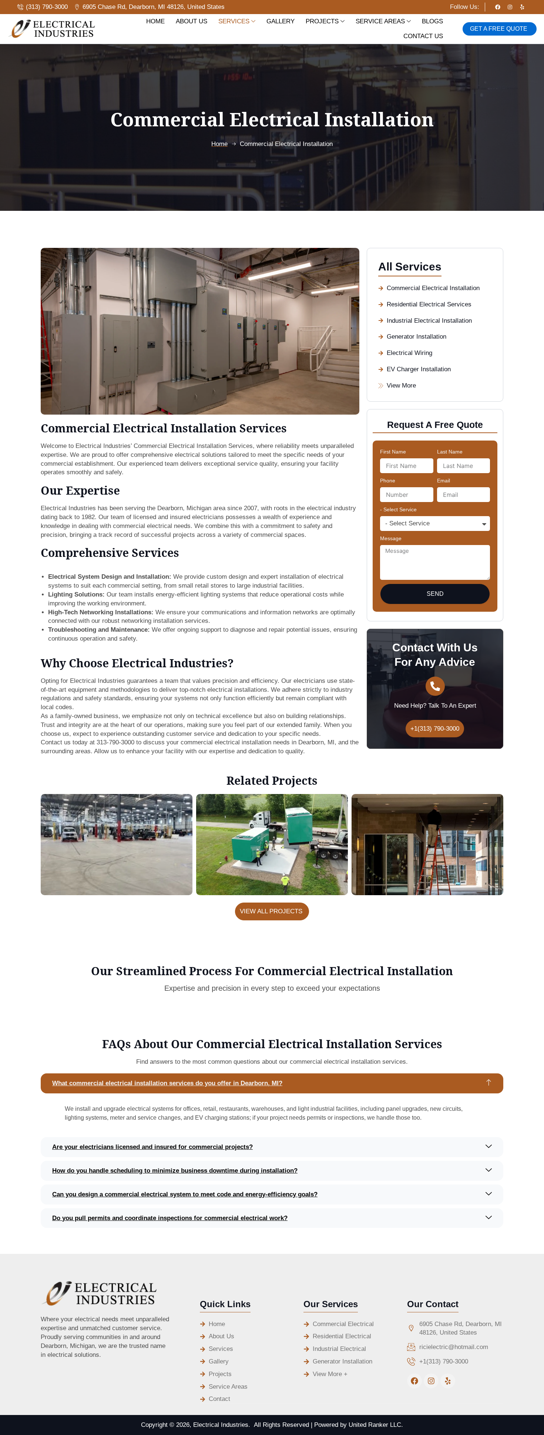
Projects (322, 21)
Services (233, 21)
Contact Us (423, 36)
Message (391, 538)
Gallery (280, 21)
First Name (393, 452)
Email (443, 481)
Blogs (432, 21)
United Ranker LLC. (376, 1424)
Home (155, 21)
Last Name (450, 452)
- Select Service (398, 509)
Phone (387, 481)
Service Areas (380, 21)
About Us (191, 21)
